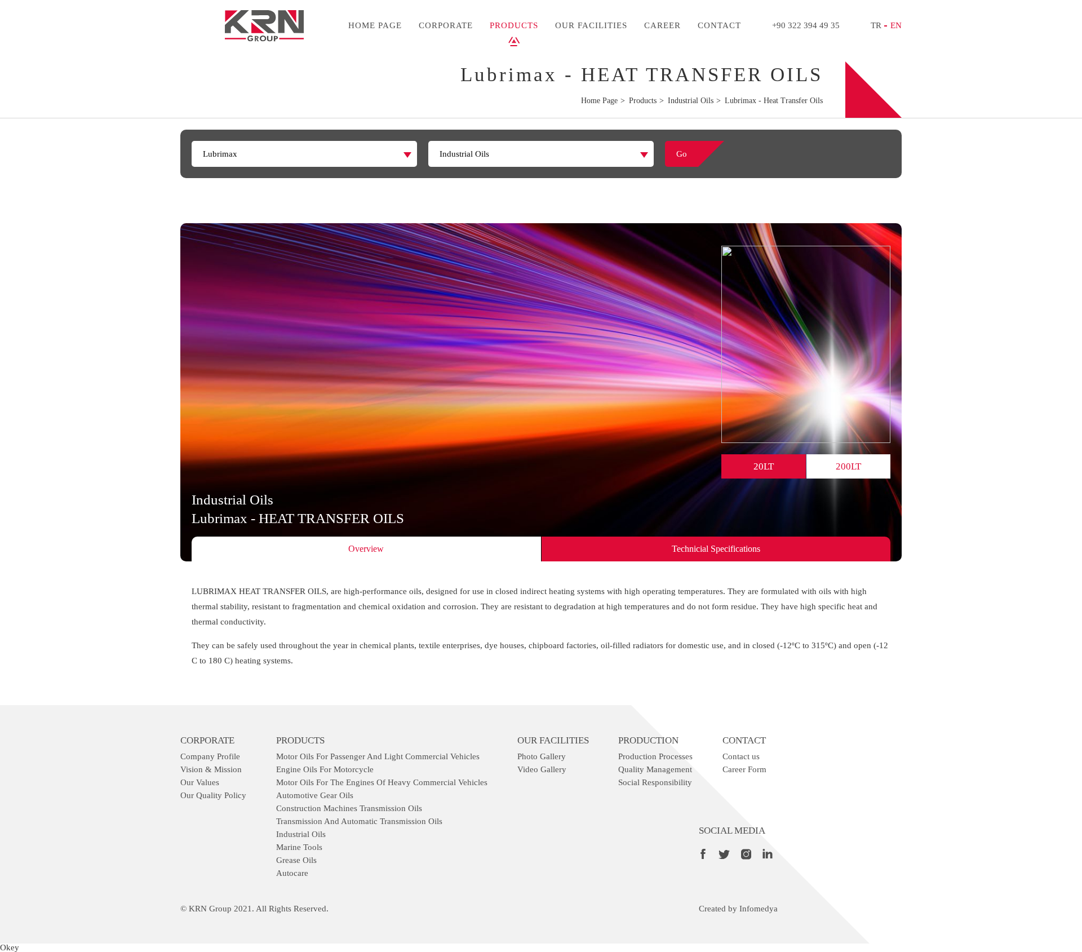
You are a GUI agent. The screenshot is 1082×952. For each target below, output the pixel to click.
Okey (9, 947)
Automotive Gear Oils (314, 795)
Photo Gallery (541, 756)
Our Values (199, 782)
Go (681, 153)
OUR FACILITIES (591, 25)
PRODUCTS (514, 25)
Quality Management (655, 769)
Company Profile (210, 756)
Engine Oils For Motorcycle (325, 769)
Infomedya (758, 908)
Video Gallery (541, 769)
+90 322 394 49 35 (806, 25)
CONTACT (719, 25)
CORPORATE (446, 25)
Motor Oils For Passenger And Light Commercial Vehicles (378, 756)
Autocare (292, 873)
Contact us (741, 756)
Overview (366, 549)
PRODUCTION (648, 740)
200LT (848, 466)
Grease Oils (296, 860)
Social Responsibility (655, 782)
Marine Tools (299, 847)
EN (896, 25)
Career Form (744, 769)
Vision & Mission (211, 769)
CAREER (662, 25)
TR (876, 25)
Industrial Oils (301, 834)
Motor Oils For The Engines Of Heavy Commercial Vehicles (381, 782)
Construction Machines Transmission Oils (349, 808)
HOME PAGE (375, 25)
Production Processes (655, 756)
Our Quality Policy (213, 795)
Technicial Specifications (716, 549)
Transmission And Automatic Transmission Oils (359, 821)
